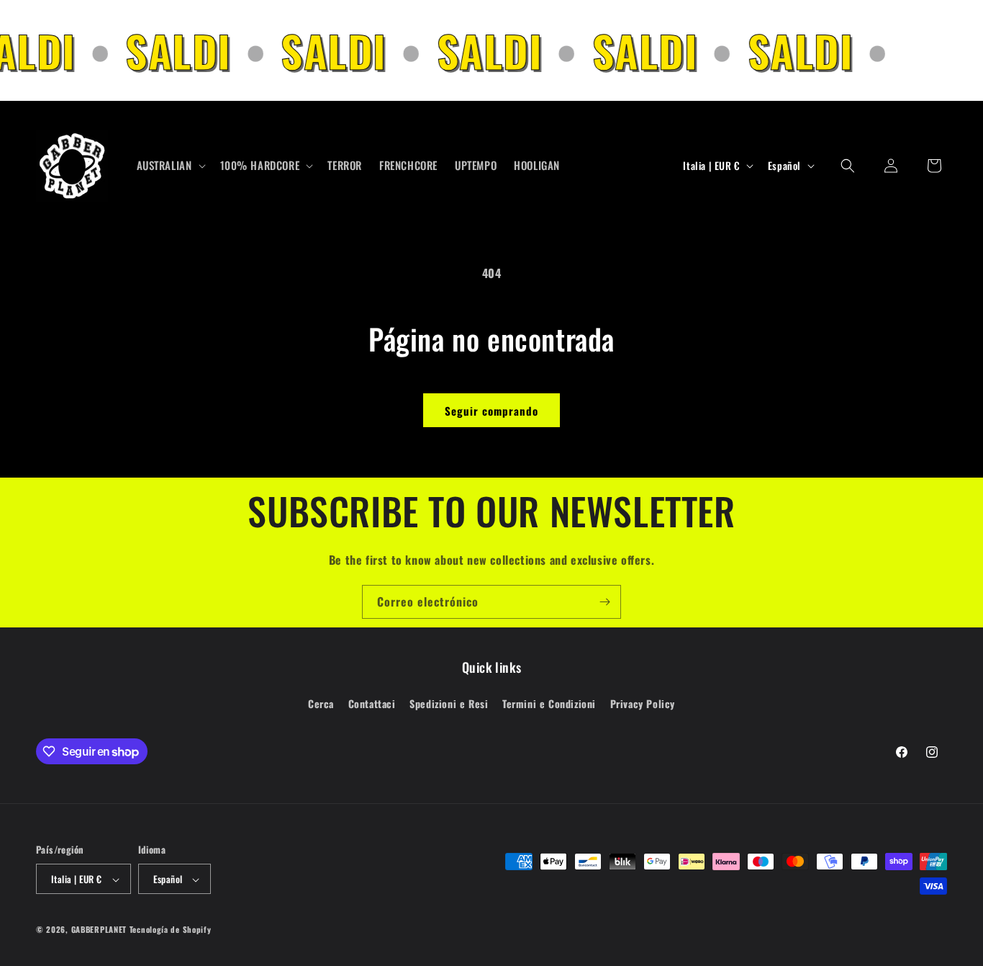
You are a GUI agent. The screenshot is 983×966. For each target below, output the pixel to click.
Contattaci (372, 702)
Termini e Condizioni (549, 702)
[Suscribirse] (604, 602)
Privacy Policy (642, 702)
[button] (170, 166)
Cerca (321, 702)
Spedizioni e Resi (448, 702)
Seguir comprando (491, 411)
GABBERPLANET (99, 930)
